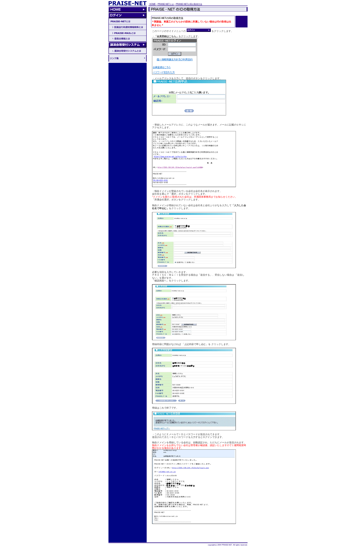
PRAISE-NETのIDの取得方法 (189, 3)
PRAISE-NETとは (166, 3)
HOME (152, 3)
